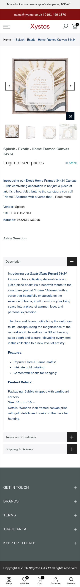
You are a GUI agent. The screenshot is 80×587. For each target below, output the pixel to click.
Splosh (20, 206)
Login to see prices (23, 163)
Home (7, 39)
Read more (62, 196)
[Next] (70, 86)
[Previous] (9, 86)
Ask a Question (15, 238)
